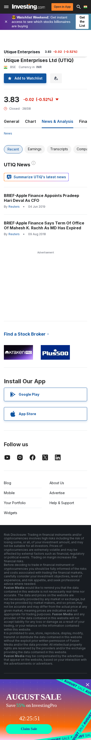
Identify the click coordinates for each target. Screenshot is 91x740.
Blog (7, 483)
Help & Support (62, 503)
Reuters (14, 206)
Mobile (9, 493)
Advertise (57, 493)
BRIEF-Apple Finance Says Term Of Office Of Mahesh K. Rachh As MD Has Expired (44, 225)
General (11, 121)
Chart (30, 121)
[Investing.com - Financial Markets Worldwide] (28, 7)
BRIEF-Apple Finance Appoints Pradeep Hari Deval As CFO (41, 198)
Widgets (10, 513)
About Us (57, 483)
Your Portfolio (15, 503)
